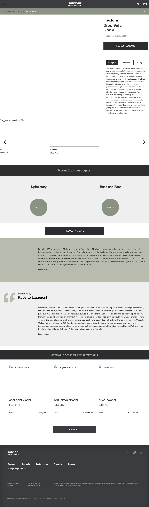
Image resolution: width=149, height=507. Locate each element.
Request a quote (125, 46)
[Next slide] (93, 46)
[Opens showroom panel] (138, 4)
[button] (19, 46)
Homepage (8, 11)
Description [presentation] (112, 62)
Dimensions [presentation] (125, 62)
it (29, 469)
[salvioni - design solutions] (74, 4)
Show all (74, 429)
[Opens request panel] (145, 4)
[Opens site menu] (4, 4)
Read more (43, 269)
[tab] (112, 62)
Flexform (19, 11)
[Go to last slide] (9, 46)
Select (39, 207)
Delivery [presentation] (139, 62)
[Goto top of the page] (145, 12)
